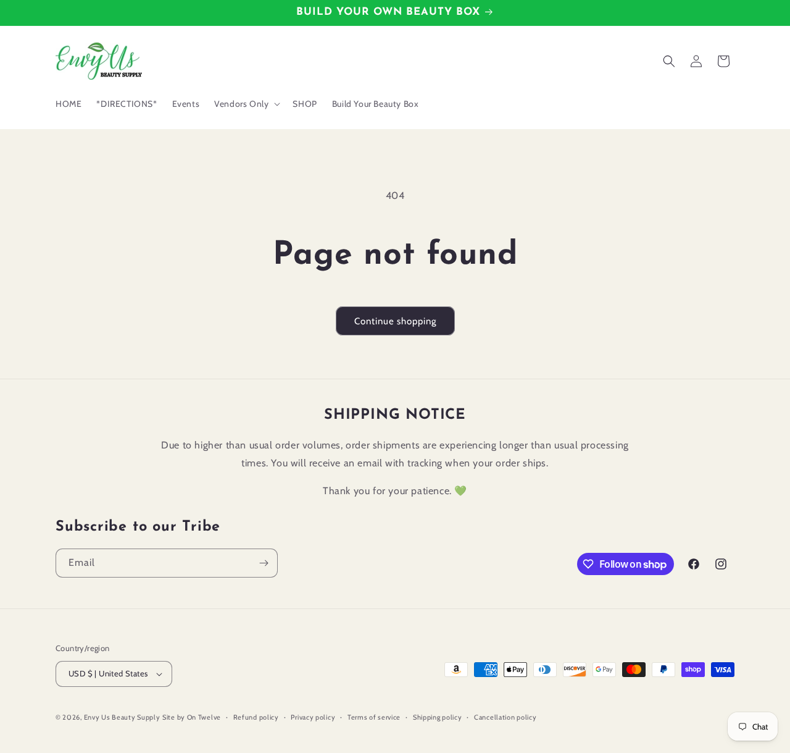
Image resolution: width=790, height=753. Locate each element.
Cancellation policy (505, 717)
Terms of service (374, 717)
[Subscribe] (263, 563)
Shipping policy (437, 717)
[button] (246, 104)
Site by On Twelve (191, 717)
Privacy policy (313, 717)
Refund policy (256, 717)
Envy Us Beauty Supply (122, 717)
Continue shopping (395, 321)
